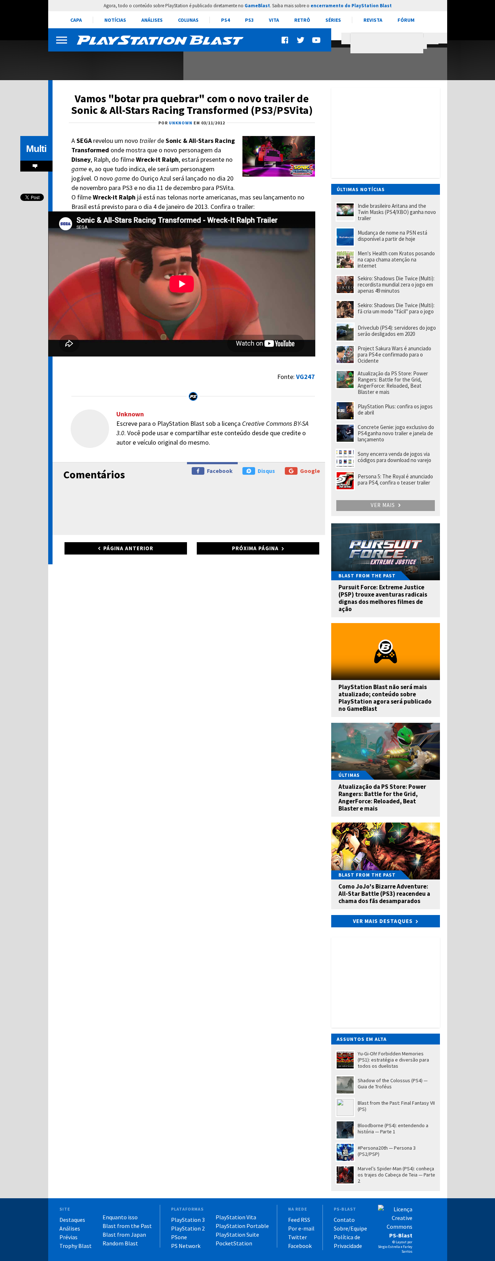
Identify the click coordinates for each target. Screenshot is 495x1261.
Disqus (266, 470)
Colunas (188, 20)
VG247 (305, 376)
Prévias (68, 1237)
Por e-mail (301, 1228)
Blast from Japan (124, 1234)
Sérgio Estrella (389, 1246)
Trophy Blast (75, 1245)
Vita (274, 20)
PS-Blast (400, 1235)
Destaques (72, 1219)
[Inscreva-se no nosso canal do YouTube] (316, 40)
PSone (179, 1237)
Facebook (220, 470)
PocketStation (234, 1243)
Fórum (406, 20)
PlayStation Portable (242, 1225)
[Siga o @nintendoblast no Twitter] (300, 40)
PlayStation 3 (188, 1219)
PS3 (249, 20)
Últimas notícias (361, 189)
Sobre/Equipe (350, 1228)
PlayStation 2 (188, 1228)
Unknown (130, 414)
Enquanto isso (120, 1217)
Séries (333, 20)
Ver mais (383, 505)
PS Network (185, 1245)
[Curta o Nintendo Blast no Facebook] (285, 40)
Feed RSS (299, 1219)
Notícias (115, 20)
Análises (152, 20)
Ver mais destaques (383, 921)
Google (310, 470)
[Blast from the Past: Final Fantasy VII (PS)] (111, 61)
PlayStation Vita (236, 1217)
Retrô (302, 20)
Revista (372, 20)
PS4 (225, 20)
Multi (36, 148)
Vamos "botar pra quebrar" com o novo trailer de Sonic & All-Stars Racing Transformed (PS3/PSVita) (192, 104)
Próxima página (255, 548)
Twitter (297, 1237)
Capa (76, 20)
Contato (344, 1219)
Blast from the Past (127, 1225)
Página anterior (128, 548)
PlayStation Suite (237, 1234)
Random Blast (120, 1243)
